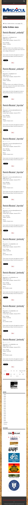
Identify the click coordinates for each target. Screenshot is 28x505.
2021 (5, 417)
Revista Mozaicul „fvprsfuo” (13, 105)
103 (14, 374)
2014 (5, 405)
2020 (5, 415)
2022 (5, 418)
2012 (5, 401)
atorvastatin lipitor (16, 49)
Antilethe (6, 422)
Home (5, 23)
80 (13, 370)
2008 (5, 394)
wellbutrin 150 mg (17, 48)
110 (19, 374)
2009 (5, 396)
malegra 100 (8, 51)
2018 (5, 412)
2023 (5, 420)
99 (21, 372)
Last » (17, 376)
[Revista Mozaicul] (14, 12)
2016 (5, 408)
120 (23, 374)
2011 (5, 399)
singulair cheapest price (8, 120)
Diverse (5, 424)
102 (11, 374)
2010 (5, 398)
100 (4, 374)
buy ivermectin (9, 49)
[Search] (24, 1)
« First (5, 370)
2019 (5, 413)
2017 (5, 410)
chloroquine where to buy (8, 48)
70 (11, 370)
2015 (5, 406)
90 (16, 370)
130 (11, 376)
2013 (5, 403)
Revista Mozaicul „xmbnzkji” (13, 32)
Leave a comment (7, 35)
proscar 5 (13, 51)
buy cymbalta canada (7, 254)
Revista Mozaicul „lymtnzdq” (13, 239)
